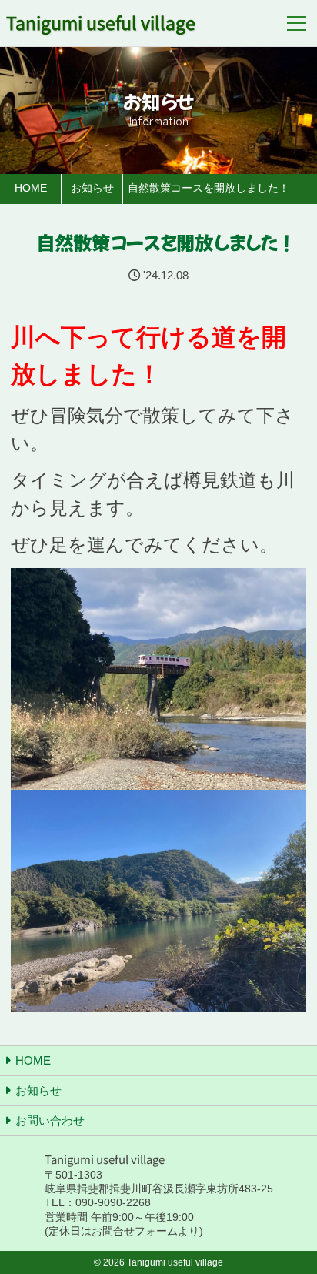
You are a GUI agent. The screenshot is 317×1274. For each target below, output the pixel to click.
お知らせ (38, 1090)
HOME (33, 1060)
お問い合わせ (50, 1120)
